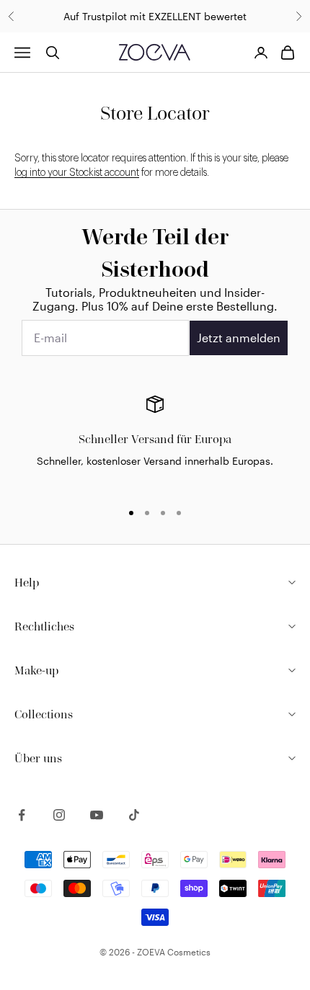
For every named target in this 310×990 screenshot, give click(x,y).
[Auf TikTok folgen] (134, 815)
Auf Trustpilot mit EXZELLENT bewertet (155, 16)
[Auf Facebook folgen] (21, 815)
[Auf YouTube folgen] (96, 815)
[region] (155, 442)
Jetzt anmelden (238, 337)
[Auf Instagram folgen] (59, 815)
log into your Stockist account (76, 173)
